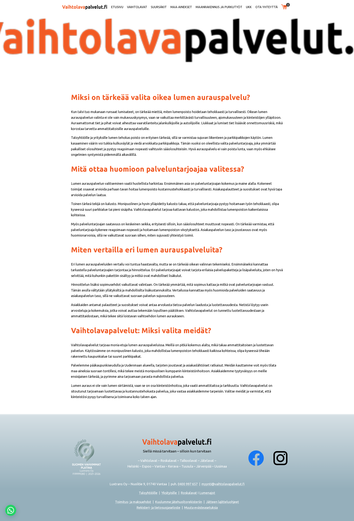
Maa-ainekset (181, 7)
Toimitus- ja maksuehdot (133, 502)
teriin (198, 502)
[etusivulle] (85, 7)
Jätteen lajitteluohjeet (222, 502)
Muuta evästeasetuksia (201, 507)
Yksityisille (169, 493)
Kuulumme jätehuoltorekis (174, 502)
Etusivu (117, 7)
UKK (249, 7)
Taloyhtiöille (148, 493)
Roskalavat (189, 493)
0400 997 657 (188, 484)
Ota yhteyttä (266, 7)
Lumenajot (207, 493)
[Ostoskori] (284, 7)
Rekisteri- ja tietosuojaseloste (158, 507)
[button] (10, 510)
